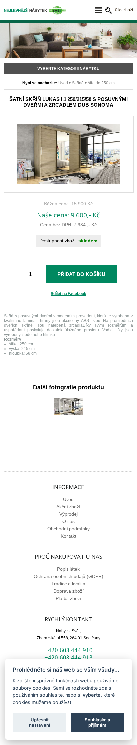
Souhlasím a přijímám (97, 722)
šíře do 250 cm (101, 83)
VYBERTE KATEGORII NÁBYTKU (68, 68)
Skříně (78, 83)
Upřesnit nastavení (39, 722)
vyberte (92, 695)
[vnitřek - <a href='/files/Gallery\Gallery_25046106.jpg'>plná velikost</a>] (68, 414)
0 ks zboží (124, 10)
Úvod (63, 83)
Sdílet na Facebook (68, 293)
